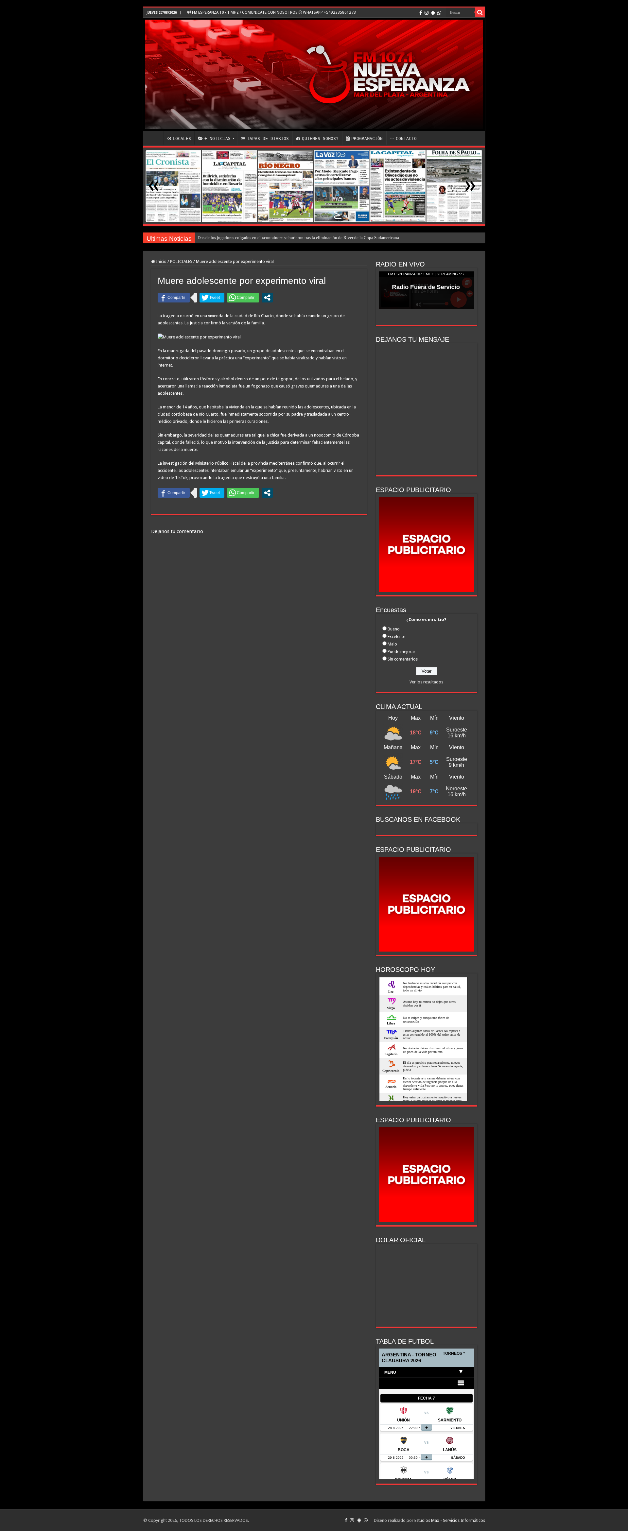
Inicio (160, 261)
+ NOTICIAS (217, 138)
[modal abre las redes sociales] (267, 297)
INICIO (155, 138)
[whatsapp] (439, 13)
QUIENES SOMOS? (320, 138)
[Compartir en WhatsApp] (243, 297)
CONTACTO (406, 138)
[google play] (432, 13)
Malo (392, 644)
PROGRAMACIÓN (367, 138)
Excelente (396, 636)
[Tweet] (212, 297)
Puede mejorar (401, 651)
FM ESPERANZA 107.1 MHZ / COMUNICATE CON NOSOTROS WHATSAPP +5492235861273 (273, 12)
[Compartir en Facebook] (174, 297)
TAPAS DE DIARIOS (268, 138)
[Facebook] (421, 13)
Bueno (394, 629)
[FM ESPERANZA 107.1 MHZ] (314, 74)
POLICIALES (181, 261)
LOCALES (182, 138)
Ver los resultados (426, 681)
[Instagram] (426, 13)
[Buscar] (480, 12)
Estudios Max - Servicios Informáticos (449, 1520)
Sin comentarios (403, 659)
